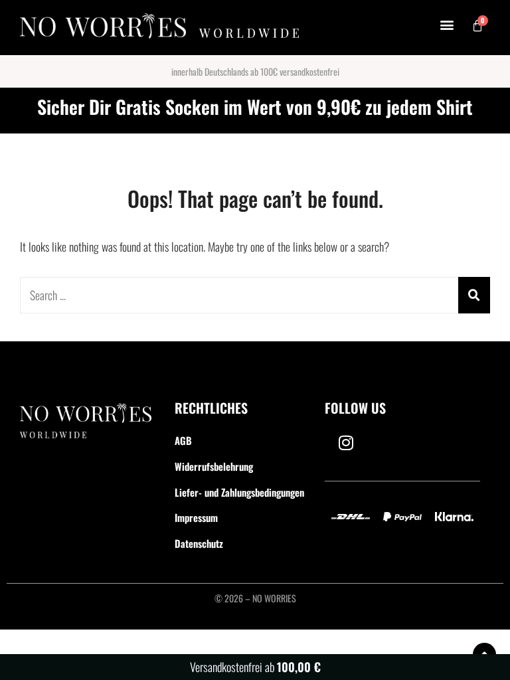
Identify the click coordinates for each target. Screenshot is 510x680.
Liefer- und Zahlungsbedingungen (239, 492)
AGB (183, 440)
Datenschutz (199, 543)
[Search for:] (255, 294)
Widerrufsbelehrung (214, 466)
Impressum (196, 517)
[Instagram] (346, 442)
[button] (447, 24)
